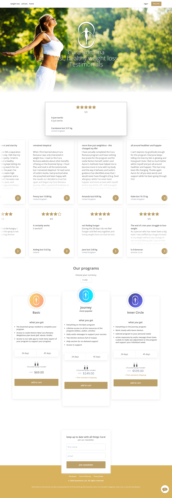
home (31, 4)
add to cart (36, 382)
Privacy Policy (98, 476)
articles (24, 4)
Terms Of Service (85, 476)
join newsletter (86, 464)
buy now (156, 4)
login (146, 4)
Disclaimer (73, 476)
